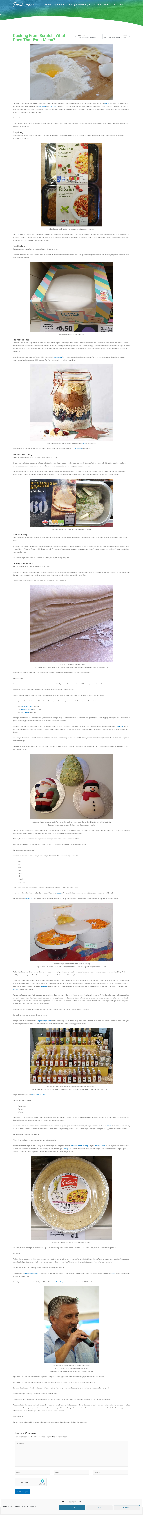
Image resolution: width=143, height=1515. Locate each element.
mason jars (58, 357)
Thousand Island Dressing (79, 1146)
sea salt (15, 989)
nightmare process (44, 1021)
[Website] (110, 1473)
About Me (59, 4)
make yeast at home (38, 1095)
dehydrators (29, 899)
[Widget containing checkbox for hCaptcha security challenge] (31, 1482)
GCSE (113, 1273)
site (84, 443)
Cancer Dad (100, 4)
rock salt (44, 986)
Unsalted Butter (26, 709)
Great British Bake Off (32, 1273)
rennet (109, 1126)
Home (48, 4)
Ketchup (65, 1149)
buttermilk (120, 726)
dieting (106, 103)
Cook (18, 234)
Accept (72, 1508)
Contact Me (117, 4)
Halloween (42, 106)
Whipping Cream (27, 707)
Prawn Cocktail (100, 1146)
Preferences (126, 1508)
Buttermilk (25, 712)
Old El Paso (78, 448)
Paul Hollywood (61, 1282)
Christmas (52, 106)
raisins (59, 893)
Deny (99, 1508)
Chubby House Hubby (78, 4)
